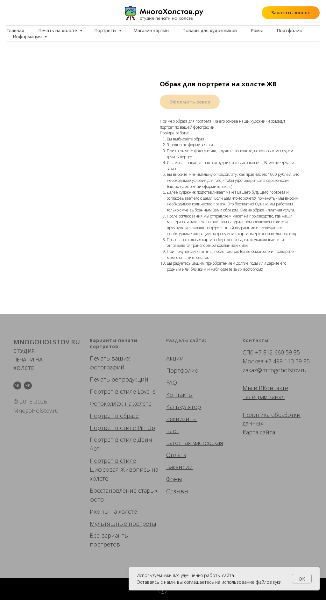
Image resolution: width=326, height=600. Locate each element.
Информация (28, 36)
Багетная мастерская (194, 442)
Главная (15, 30)
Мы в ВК (254, 388)
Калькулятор (183, 407)
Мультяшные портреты (123, 523)
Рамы (257, 30)
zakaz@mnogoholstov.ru (275, 370)
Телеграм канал (264, 397)
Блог (172, 431)
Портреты (105, 30)
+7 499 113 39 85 (287, 361)
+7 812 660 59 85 (277, 352)
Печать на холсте (58, 30)
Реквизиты (181, 419)
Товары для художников (210, 30)
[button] (291, 12)
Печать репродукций (119, 379)
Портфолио (289, 30)
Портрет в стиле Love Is (123, 391)
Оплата (176, 455)
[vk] (17, 385)
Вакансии (179, 467)
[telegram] (28, 385)
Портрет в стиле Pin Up (122, 428)
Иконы (99, 511)
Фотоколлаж (106, 403)
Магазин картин (151, 30)
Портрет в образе (114, 415)
